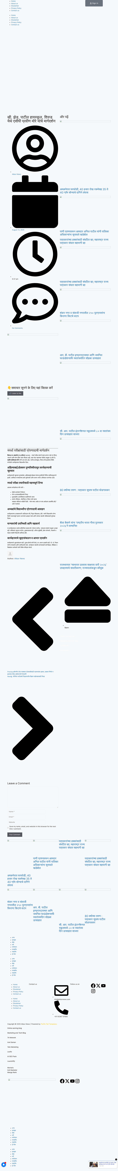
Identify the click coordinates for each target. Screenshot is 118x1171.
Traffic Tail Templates (49, 1024)
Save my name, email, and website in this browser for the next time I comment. (32, 828)
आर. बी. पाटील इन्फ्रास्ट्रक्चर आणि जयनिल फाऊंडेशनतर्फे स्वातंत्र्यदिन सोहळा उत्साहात (81, 356)
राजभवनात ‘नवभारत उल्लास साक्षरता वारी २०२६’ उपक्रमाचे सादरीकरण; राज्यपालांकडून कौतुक (83, 566)
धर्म (13, 945)
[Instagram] (93, 991)
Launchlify (11, 1061)
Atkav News (19, 558)
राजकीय (14, 949)
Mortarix (10, 1068)
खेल (13, 942)
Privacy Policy (16, 8)
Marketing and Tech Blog (69, 641)
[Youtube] (103, 985)
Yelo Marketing (12, 1047)
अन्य (13, 937)
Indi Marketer (12, 1070)
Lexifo (9, 1052)
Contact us (15, 10)
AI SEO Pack (12, 1056)
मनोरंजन (14, 947)
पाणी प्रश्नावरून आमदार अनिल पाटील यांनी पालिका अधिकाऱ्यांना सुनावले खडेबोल (84, 233)
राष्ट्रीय (14, 952)
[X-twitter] (98, 985)
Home (13, 1)
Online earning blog (67, 636)
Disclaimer (15, 6)
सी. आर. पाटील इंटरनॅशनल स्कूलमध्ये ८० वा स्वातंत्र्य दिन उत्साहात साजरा (85, 432)
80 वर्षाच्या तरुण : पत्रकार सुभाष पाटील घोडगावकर (85, 490)
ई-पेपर (14, 954)
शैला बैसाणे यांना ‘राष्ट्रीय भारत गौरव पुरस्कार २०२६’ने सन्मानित (81, 524)
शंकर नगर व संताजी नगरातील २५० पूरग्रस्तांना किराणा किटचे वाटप (82, 314)
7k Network (64, 646)
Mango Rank (12, 1072)
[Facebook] (93, 985)
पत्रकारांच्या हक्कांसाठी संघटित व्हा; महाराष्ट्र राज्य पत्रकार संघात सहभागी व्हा (84, 241)
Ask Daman (64, 650)
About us (14, 3)
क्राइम (14, 940)
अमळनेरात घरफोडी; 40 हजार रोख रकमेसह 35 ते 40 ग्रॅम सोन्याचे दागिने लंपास (84, 191)
